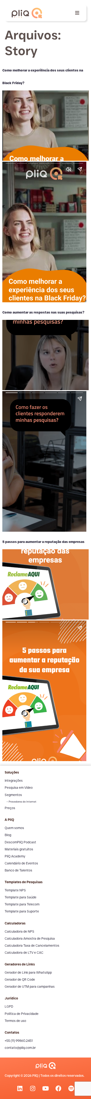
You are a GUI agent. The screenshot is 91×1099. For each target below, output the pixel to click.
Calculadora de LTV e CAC (24, 952)
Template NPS (15, 890)
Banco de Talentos (18, 870)
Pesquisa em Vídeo (19, 787)
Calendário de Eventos (21, 863)
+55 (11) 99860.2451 (19, 1041)
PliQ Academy (15, 856)
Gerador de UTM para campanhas (30, 986)
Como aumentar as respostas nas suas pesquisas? (43, 312)
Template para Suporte (22, 911)
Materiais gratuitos (19, 849)
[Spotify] (71, 1088)
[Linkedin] (20, 1088)
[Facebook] (58, 1088)
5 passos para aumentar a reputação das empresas (43, 542)
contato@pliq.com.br (20, 1048)
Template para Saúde (20, 897)
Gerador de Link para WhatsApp (28, 972)
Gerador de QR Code (20, 979)
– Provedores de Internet (21, 801)
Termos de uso (15, 1021)
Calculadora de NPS (19, 931)
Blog (8, 835)
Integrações (14, 780)
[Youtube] (45, 1088)
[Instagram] (32, 1088)
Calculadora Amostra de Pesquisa (30, 938)
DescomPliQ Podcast (20, 842)
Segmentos (13, 795)
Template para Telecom (22, 904)
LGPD (9, 1006)
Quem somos (14, 828)
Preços (10, 808)
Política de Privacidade (21, 1014)
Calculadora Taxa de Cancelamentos (32, 945)
